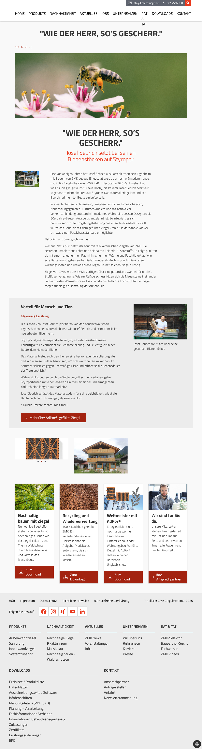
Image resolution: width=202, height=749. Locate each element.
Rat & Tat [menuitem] (144, 16)
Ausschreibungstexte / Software (33, 692)
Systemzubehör (21, 654)
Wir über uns (132, 638)
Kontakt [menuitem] (184, 13)
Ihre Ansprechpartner (168, 577)
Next (74, 449)
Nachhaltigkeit (60, 626)
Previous (9, 449)
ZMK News (93, 638)
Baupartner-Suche (174, 643)
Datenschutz (48, 600)
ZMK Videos (170, 654)
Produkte (17, 626)
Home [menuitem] (20, 13)
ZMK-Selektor (171, 638)
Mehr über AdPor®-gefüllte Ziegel (55, 417)
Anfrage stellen (115, 687)
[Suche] (188, 3)
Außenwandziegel (22, 638)
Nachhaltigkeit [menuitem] (63, 13)
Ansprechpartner (116, 681)
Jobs (88, 648)
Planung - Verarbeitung (26, 708)
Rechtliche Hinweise (75, 600)
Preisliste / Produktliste (26, 681)
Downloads (19, 670)
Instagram (53, 611)
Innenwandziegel (22, 648)
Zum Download (33, 572)
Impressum (27, 600)
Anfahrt (109, 692)
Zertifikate (16, 729)
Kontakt (111, 670)
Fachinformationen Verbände (30, 713)
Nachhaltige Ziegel (60, 638)
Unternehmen (135, 626)
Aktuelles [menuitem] (88, 13)
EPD (12, 740)
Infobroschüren (20, 697)
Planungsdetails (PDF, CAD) (29, 703)
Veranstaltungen (97, 643)
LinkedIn (82, 611)
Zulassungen (18, 724)
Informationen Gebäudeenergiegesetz (37, 719)
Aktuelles (94, 626)
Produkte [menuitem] (37, 13)
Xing (63, 611)
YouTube (72, 611)
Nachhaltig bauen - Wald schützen (61, 656)
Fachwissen (169, 648)
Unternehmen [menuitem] (125, 13)
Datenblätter (18, 687)
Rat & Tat (168, 626)
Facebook (43, 611)
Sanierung (16, 643)
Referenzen (131, 643)
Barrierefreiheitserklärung (111, 600)
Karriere (129, 648)
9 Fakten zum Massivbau (57, 646)
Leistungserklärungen (25, 735)
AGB (12, 600)
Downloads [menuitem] (162, 13)
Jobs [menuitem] (105, 13)
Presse (128, 654)
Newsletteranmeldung (120, 697)
